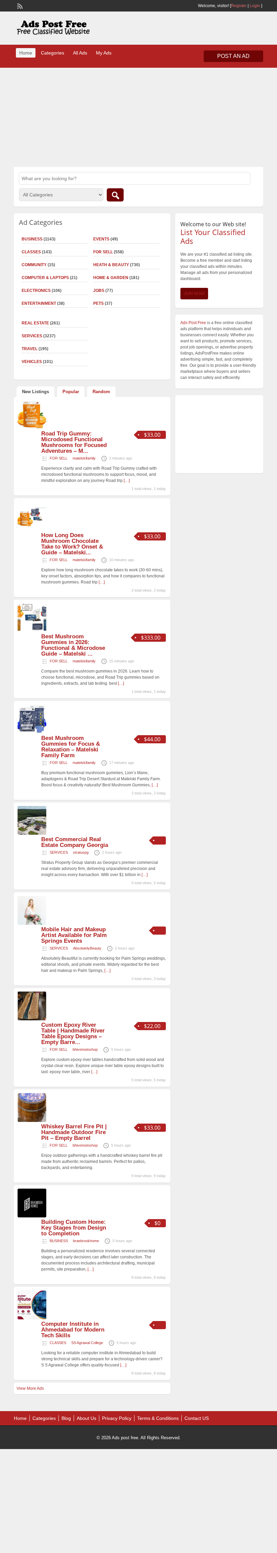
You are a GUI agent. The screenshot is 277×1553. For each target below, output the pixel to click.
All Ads (80, 53)
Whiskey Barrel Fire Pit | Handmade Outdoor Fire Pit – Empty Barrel (74, 1132)
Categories (52, 53)
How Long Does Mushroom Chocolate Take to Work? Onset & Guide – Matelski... (72, 544)
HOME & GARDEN (110, 277)
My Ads (103, 53)
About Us (86, 1418)
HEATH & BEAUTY (111, 264)
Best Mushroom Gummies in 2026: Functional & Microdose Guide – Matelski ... (73, 645)
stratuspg (81, 852)
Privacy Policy (116, 1418)
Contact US (196, 1418)
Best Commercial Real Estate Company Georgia (74, 842)
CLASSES (58, 1343)
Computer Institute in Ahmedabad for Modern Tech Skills (72, 1330)
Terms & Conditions (158, 1418)
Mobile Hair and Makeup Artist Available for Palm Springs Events (74, 935)
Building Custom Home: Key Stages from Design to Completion (73, 1228)
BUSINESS (59, 1241)
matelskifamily (84, 458)
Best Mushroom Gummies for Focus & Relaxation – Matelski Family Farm (70, 747)
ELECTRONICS (36, 290)
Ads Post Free (193, 322)
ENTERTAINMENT (39, 303)
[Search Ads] (115, 194)
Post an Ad (233, 56)
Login (255, 5)
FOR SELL (103, 252)
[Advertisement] (138, 116)
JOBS (98, 290)
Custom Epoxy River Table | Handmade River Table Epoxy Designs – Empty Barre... (73, 1033)
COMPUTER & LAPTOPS (45, 277)
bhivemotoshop (85, 1049)
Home (25, 53)
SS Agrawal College (87, 1343)
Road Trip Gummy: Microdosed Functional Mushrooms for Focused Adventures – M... (74, 442)
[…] (127, 480)
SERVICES (59, 852)
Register (239, 5)
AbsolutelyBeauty (87, 948)
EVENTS (101, 239)
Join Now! (194, 293)
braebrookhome (86, 1241)
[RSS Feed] (19, 5)
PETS (98, 303)
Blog (66, 1418)
